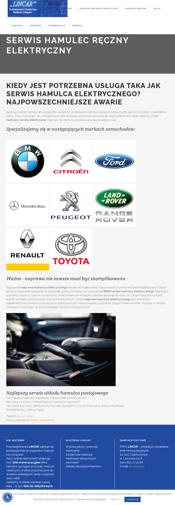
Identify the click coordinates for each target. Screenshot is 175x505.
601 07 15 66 (25, 416)
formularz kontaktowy (41, 420)
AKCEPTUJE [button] (132, 499)
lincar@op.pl (137, 466)
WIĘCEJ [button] (115, 499)
